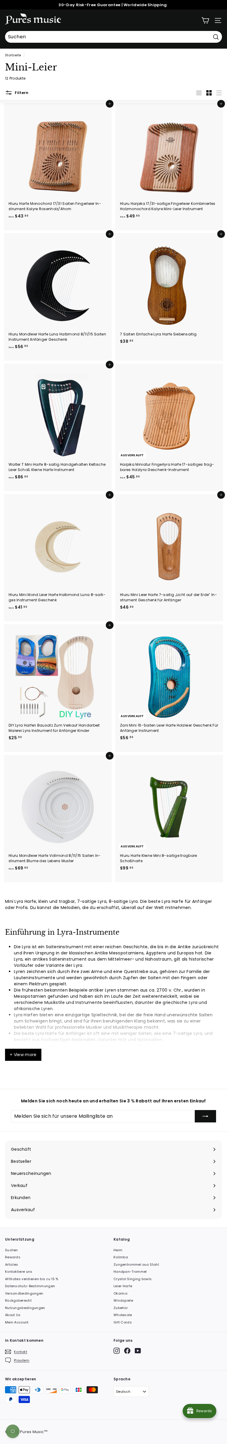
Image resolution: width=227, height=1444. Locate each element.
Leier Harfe (123, 1286)
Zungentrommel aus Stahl (136, 1264)
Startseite (13, 55)
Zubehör (121, 1307)
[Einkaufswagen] (205, 20)
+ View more (23, 1055)
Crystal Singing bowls (133, 1279)
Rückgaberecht (18, 1300)
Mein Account (17, 1322)
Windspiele (123, 1300)
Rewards (12, 1257)
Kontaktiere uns (19, 1271)
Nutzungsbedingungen (25, 1307)
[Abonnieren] (205, 1116)
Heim (118, 1250)
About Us (12, 1315)
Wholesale (123, 1315)
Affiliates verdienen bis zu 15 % (32, 1279)
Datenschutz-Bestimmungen (30, 1286)
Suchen (11, 1250)
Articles (11, 1264)
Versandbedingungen (24, 1293)
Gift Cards (123, 1322)
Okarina (120, 1293)
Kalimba (121, 1257)
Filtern (21, 93)
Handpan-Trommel (130, 1271)
